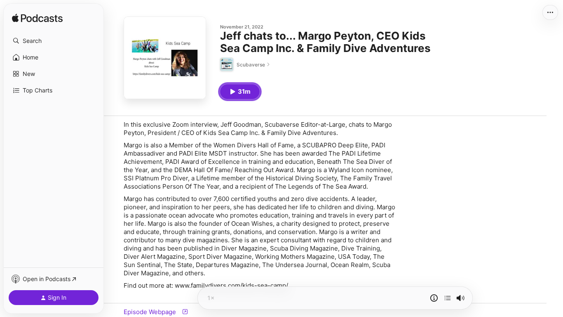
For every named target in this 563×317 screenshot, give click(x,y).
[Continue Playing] (448, 298)
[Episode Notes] (434, 298)
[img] (37, 18)
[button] (53, 41)
